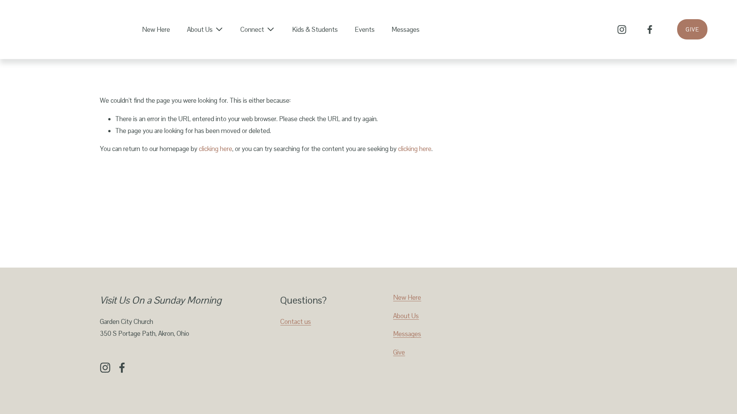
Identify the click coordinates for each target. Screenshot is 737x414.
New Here (156, 29)
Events (365, 29)
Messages (406, 29)
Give (692, 29)
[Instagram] (621, 29)
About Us (406, 316)
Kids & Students (315, 29)
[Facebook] (649, 29)
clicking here (215, 149)
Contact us (295, 321)
